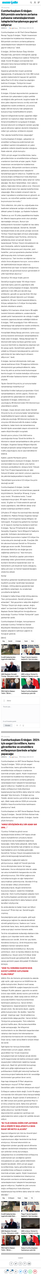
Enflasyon (11, 1198)
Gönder (7, 725)
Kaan (26, 1198)
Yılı (32, 1198)
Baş (4, 641)
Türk (32, 641)
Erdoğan (18, 641)
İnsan (19, 1198)
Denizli (10, 641)
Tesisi (26, 641)
